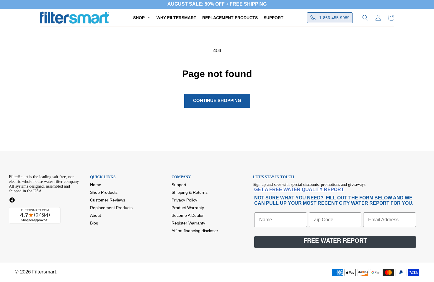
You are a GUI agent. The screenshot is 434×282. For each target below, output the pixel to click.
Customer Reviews (107, 200)
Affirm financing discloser (195, 230)
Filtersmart (44, 272)
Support (179, 184)
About (95, 215)
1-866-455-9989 (334, 17)
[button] (142, 17)
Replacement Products (111, 207)
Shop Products (104, 192)
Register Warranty (188, 223)
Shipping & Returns (190, 192)
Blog (94, 223)
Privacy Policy (184, 200)
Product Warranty (188, 207)
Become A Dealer (188, 215)
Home (95, 184)
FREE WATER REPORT (335, 240)
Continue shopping (217, 100)
